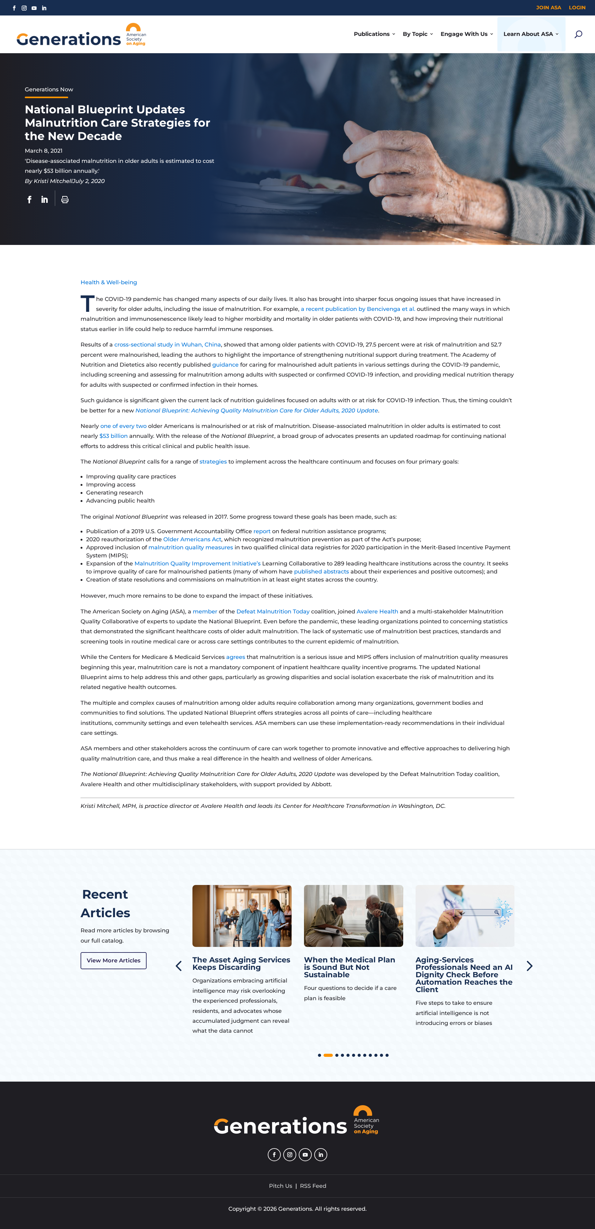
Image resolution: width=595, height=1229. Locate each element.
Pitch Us (280, 1186)
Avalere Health (377, 611)
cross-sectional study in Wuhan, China (167, 344)
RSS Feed (313, 1186)
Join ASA (548, 8)
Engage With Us (464, 34)
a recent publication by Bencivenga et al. (358, 309)
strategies (214, 461)
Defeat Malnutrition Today (273, 611)
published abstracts (321, 571)
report (262, 531)
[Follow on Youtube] (34, 8)
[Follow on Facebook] (14, 8)
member (206, 611)
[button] (528, 965)
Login (577, 8)
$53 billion (113, 436)
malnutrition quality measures (190, 547)
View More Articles (113, 960)
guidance (226, 364)
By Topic (415, 34)
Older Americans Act (192, 539)
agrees (236, 657)
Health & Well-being (109, 282)
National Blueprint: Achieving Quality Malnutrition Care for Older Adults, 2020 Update (256, 410)
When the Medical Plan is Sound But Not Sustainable (238, 967)
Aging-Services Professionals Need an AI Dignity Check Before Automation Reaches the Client (352, 974)
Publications (372, 34)
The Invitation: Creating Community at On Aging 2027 (463, 967)
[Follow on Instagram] (24, 8)
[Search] (578, 34)
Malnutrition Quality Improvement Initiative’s (197, 563)
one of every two (123, 426)
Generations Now (49, 89)
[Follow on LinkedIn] (44, 8)
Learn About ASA (528, 34)
